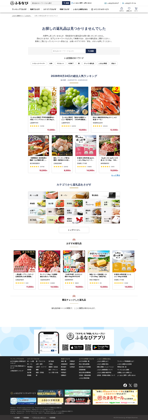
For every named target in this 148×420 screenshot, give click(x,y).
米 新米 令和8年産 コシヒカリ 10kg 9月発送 (122, 275)
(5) (101, 283)
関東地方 (63, 369)
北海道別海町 (58, 163)
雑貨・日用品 (69, 211)
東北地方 (63, 367)
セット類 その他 (53, 372)
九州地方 (72, 367)
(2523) (105, 126)
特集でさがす (65, 9)
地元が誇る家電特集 (85, 372)
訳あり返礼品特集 (84, 364)
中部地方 (63, 372)
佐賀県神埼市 (69, 280)
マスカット (60, 63)
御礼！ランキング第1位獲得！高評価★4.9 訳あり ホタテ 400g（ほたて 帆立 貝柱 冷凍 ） (62, 159)
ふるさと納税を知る (80, 9)
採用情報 (52, 417)
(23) (27, 283)
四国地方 (72, 364)
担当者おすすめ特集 (85, 367)
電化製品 (95, 195)
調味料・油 (89, 211)
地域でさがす (35, 9)
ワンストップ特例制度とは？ (125, 361)
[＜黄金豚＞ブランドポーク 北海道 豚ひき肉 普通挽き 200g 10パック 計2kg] (25, 261)
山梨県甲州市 (34, 123)
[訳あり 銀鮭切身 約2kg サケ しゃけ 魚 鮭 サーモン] (105, 101)
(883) (77, 283)
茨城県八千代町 (82, 163)
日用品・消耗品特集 (85, 375)
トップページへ (74, 230)
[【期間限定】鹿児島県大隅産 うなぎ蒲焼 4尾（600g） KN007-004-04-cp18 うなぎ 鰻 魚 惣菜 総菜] (38, 145)
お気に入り (129, 10)
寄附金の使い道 (121, 367)
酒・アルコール (90, 203)
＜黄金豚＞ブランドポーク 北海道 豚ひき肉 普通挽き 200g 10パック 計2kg (24, 275)
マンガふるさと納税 (123, 369)
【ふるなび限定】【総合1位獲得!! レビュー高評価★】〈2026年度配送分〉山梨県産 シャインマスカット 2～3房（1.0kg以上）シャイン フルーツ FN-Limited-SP (73, 118)
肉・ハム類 (34, 195)
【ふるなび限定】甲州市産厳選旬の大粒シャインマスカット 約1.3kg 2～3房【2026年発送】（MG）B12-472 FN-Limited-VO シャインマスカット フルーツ (42, 118)
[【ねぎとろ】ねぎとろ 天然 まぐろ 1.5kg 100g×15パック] (109, 145)
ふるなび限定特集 (84, 378)
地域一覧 (63, 361)
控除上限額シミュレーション (105, 367)
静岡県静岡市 (105, 163)
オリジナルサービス (101, 9)
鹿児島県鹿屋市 (35, 163)
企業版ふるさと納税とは (124, 372)
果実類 (29, 369)
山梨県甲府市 (65, 123)
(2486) (52, 283)
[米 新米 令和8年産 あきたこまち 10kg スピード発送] (85, 145)
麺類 (50, 212)
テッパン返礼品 (89, 63)
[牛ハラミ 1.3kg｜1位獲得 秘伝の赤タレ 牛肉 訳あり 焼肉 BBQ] (49, 261)
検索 (92, 51)
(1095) (89, 166)
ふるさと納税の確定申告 (104, 372)
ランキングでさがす (19, 9)
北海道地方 (64, 364)
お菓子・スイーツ (33, 211)
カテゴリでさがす (49, 9)
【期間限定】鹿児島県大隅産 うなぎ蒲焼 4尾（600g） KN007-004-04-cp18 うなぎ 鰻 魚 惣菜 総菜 (38, 159)
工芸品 (50, 220)
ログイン (122, 10)
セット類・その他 (108, 220)
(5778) (42, 166)
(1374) (42, 126)
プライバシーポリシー (39, 417)
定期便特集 (82, 369)
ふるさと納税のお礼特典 (124, 364)
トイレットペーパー (38, 63)
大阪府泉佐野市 (45, 280)
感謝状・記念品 (70, 220)
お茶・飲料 (106, 203)
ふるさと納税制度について (105, 369)
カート (136, 10)
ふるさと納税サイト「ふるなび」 (21, 16)
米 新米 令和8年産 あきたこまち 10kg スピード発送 (85, 159)
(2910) (66, 166)
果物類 (32, 203)
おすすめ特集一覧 (84, 361)
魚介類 (50, 203)
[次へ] (134, 270)
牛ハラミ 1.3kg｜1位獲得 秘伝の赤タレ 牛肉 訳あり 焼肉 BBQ (48, 275)
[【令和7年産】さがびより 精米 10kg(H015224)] (74, 261)
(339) (126, 283)
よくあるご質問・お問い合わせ (82, 3)
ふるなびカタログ (113, 3)
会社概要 (17, 417)
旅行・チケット (89, 220)
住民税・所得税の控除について (106, 375)
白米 (51, 63)
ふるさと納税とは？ (103, 361)
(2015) (74, 126)
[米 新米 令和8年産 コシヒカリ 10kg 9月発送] (123, 261)
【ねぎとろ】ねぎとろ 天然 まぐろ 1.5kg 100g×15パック (109, 159)
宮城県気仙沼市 (98, 123)
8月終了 (71, 63)
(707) (112, 166)
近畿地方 (63, 375)
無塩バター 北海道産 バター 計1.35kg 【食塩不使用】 (98, 275)
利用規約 (26, 417)
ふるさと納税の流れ (103, 364)
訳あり (114, 63)
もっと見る (115, 175)
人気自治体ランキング (16, 371)
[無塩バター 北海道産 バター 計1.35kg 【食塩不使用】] (99, 261)
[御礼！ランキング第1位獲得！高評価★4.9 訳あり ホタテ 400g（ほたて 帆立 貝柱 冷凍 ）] (62, 145)
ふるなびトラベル (130, 3)
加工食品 (33, 220)
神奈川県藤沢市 (94, 280)
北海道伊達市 (19, 280)
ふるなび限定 (103, 63)
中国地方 (72, 361)
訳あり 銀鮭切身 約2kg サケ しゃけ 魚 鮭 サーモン (105, 118)
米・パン (64, 195)
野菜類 (69, 203)
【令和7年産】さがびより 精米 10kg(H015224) (73, 275)
